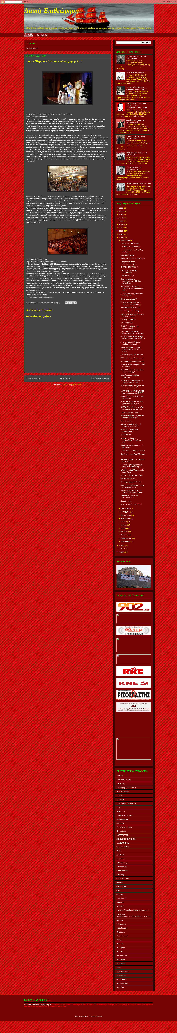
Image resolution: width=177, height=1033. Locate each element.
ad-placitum (120, 859)
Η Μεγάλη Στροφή (127, 255)
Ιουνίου (124, 525)
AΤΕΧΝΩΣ (120, 855)
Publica (119, 940)
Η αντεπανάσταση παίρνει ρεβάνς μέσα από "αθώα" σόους (131, 349)
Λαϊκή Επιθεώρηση (51, 11)
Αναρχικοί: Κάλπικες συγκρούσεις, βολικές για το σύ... (132, 440)
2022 (121, 221)
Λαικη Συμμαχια (122, 819)
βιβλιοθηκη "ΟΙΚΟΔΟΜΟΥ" (126, 788)
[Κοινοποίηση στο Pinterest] (75, 302)
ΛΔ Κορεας (120, 823)
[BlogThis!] (68, 302)
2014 (121, 552)
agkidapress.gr (122, 863)
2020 (121, 228)
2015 (121, 549)
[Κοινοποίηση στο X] (71, 302)
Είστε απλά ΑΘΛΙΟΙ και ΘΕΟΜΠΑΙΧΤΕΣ (129, 497)
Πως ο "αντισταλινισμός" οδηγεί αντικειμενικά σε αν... (132, 486)
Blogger (99, 1016)
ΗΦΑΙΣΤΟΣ (120, 811)
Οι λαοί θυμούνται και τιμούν (131, 311)
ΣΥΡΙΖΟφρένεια (126, 323)
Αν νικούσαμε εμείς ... (129, 479)
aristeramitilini (121, 867)
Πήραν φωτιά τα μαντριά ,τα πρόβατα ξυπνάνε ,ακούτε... (132, 491)
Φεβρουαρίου (126, 538)
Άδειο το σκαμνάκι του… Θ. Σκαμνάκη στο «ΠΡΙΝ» (131, 425)
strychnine (120, 987)
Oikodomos (120, 932)
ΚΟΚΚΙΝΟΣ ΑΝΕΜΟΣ (124, 815)
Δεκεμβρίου (125, 240)
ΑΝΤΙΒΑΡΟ (120, 784)
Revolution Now (122, 971)
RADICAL (120, 944)
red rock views (121, 956)
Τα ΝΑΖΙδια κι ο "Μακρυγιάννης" (133, 451)
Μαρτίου (124, 535)
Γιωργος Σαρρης (122, 791)
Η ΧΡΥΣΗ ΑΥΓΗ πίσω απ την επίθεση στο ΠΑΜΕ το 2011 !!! (133, 338)
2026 (121, 208)
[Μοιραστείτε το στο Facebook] (73, 302)
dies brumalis (121, 886)
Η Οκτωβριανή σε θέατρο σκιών (133, 358)
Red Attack (120, 948)
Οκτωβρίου (125, 512)
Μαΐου (123, 528)
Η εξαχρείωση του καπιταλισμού (133, 258)
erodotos (119, 894)
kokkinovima (121, 924)
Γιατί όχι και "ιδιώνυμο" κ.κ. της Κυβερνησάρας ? (132, 315)
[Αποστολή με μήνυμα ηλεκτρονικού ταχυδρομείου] (66, 302)
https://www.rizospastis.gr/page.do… (40, 297)
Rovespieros (121, 975)
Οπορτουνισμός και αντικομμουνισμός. (129, 263)
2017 (121, 237)
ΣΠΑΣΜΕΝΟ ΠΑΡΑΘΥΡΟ (126, 839)
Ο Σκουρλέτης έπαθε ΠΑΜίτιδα (132, 361)
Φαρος (118, 851)
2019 (121, 231)
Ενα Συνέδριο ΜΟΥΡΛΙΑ (130, 412)
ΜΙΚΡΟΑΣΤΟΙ (126, 435)
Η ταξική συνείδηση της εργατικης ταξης (129, 327)
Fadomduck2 (121, 898)
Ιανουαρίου (125, 541)
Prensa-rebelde (122, 936)
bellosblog (120, 875)
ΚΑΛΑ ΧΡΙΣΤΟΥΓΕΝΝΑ (129, 267)
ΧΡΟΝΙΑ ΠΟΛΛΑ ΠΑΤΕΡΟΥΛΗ (132, 355)
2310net (119, 776)
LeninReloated (122, 928)
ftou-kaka (120, 902)
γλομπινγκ (120, 799)
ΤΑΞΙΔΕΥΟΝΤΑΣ (122, 843)
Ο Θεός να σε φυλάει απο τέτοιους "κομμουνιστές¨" (131, 303)
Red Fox (119, 952)
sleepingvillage (122, 983)
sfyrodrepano (121, 979)
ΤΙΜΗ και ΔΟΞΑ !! (127, 276)
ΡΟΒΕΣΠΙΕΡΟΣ (122, 835)
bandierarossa (121, 871)
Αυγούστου (125, 518)
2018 (121, 234)
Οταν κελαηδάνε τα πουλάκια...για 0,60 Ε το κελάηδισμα (131, 281)
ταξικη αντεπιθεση (123, 847)
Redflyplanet (121, 963)
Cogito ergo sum (122, 878)
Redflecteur (120, 960)
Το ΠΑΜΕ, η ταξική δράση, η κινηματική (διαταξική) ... (131, 466)
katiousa (119, 920)
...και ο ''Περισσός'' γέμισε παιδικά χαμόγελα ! (130, 343)
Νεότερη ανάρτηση (34, 378)
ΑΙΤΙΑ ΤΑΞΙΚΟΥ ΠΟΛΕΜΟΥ (131, 504)
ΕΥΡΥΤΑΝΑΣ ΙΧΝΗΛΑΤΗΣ (126, 803)
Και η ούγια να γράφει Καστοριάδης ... (129, 271)
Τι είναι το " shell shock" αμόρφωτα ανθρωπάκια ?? (136, 88)
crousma (119, 882)
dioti (118, 890)
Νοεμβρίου (125, 508)
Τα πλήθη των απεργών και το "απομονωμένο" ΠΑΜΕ (132, 381)
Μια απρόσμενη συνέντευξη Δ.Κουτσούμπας (136, 57)
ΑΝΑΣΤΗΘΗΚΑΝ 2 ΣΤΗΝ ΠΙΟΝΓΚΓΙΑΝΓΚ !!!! (136, 137)
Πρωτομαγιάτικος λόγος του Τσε (138, 184)
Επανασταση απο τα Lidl (130, 307)
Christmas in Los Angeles (130, 246)
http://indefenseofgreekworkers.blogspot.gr (132, 910)
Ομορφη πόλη (126, 501)
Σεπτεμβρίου (126, 515)
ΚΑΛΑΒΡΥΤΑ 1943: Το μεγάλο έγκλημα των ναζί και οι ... (132, 408)
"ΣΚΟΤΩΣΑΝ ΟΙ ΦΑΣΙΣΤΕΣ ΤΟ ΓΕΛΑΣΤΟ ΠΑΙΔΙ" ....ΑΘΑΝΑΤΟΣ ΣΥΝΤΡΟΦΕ (138, 106)
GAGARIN (120, 906)
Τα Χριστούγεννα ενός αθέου (131, 475)
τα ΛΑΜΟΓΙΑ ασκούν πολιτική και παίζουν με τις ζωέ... (132, 403)
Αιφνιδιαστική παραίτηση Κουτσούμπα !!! (135, 121)
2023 (121, 218)
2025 (121, 211)
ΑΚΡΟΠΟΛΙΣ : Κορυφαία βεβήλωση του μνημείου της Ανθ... (132, 288)
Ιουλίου (124, 522)
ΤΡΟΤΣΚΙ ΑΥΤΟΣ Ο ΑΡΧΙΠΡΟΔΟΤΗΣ (133, 168)
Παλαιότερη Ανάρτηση (99, 378)
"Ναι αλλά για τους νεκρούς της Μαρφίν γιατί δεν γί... (132, 417)
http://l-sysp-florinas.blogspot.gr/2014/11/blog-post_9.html (133, 915)
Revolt (118, 967)
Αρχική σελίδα (66, 378)
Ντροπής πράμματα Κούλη (131, 482)
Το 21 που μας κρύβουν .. (136, 73)
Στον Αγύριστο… (127, 421)
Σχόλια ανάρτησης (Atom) (72, 385)
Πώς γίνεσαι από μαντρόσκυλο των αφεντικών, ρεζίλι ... (132, 387)
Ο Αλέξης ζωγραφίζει (128, 319)
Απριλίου (124, 531)
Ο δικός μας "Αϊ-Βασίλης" (130, 243)
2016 (121, 545)
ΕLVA (118, 807)
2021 (121, 224)
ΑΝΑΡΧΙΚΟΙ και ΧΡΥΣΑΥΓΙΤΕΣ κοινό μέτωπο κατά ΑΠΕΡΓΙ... (132, 392)
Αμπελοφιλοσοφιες (123, 780)
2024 (121, 214)
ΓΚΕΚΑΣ (119, 795)
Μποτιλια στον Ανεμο (124, 827)
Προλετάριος (121, 831)
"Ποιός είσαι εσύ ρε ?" (129, 299)
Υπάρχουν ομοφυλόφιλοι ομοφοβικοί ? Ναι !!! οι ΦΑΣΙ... (133, 332)
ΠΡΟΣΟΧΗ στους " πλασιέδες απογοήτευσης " (132, 371)
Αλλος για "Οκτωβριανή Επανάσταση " (129, 430)
